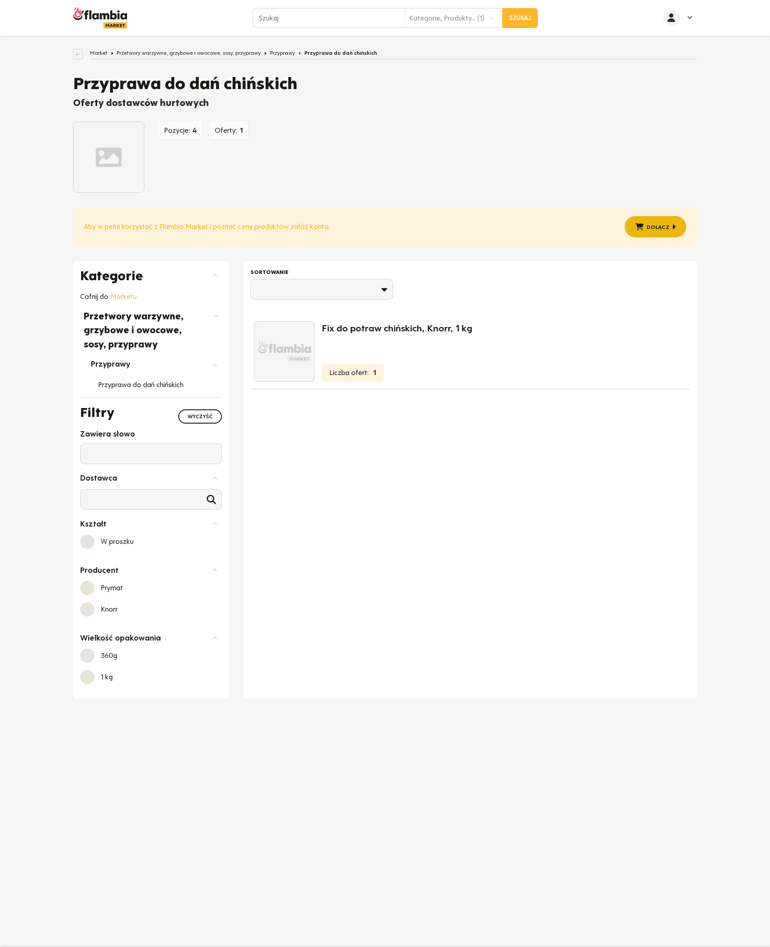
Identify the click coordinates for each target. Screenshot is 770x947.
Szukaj (520, 17)
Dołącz (658, 227)
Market (98, 53)
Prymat (112, 588)
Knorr (109, 609)
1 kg (107, 677)
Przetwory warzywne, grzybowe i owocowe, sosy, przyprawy (189, 53)
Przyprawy (282, 53)
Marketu (124, 296)
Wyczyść (200, 416)
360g (109, 655)
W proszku (117, 541)
